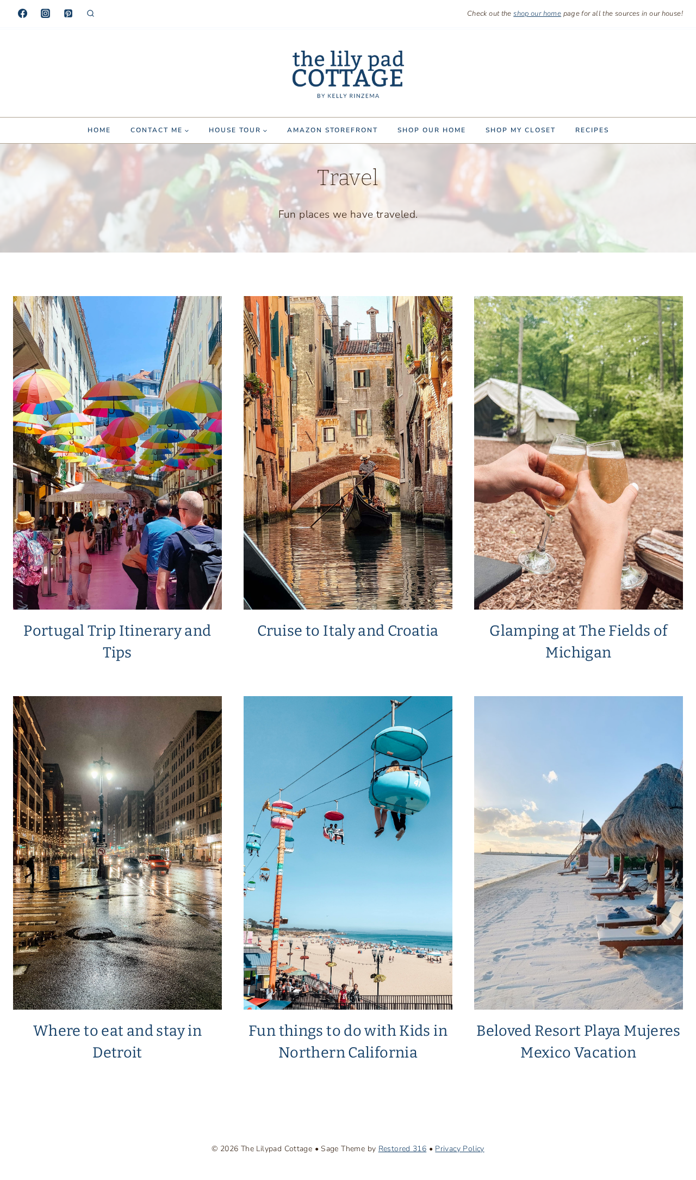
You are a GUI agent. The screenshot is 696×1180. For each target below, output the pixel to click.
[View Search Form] (90, 14)
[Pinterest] (68, 13)
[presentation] (117, 453)
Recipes (592, 130)
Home (99, 130)
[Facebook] (22, 13)
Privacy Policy (459, 1149)
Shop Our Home (431, 130)
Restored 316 (402, 1149)
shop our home (537, 14)
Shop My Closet (521, 130)
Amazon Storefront (332, 130)
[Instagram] (45, 13)
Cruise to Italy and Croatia (347, 631)
